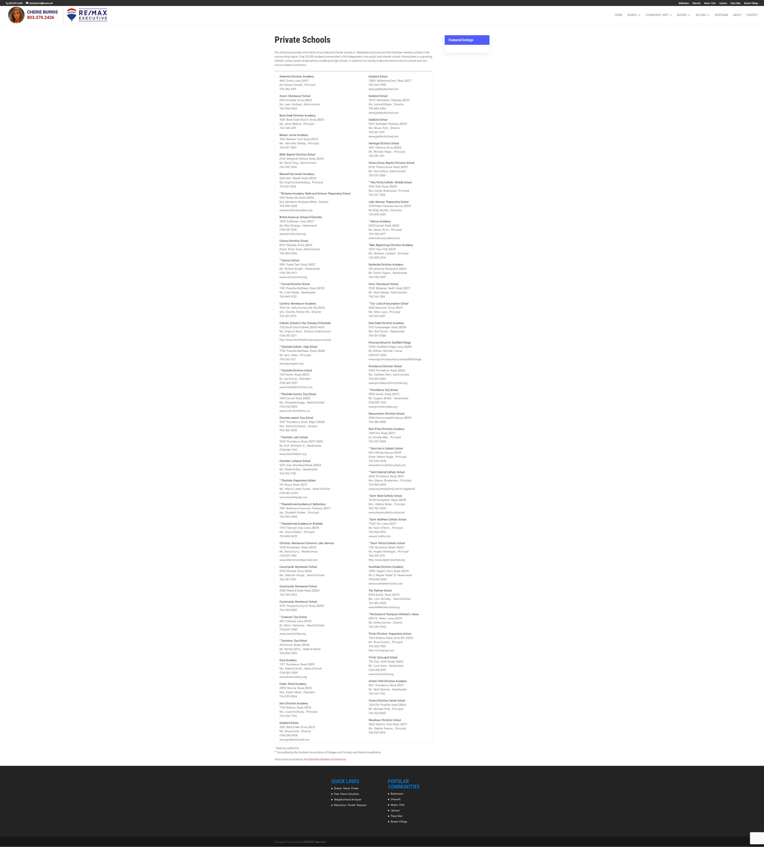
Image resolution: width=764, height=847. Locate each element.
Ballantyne (684, 3)
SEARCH (632, 15)
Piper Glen (736, 3)
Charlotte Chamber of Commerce (327, 759)
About (737, 15)
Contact (752, 15)
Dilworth (696, 3)
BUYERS (682, 15)
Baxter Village (751, 3)
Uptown (723, 3)
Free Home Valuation (346, 794)
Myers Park (710, 3)
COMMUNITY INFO (657, 15)
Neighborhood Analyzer (348, 799)
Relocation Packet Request (350, 805)
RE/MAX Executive (315, 842)
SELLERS (701, 15)
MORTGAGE (721, 15)
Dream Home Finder (346, 788)
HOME (618, 15)
